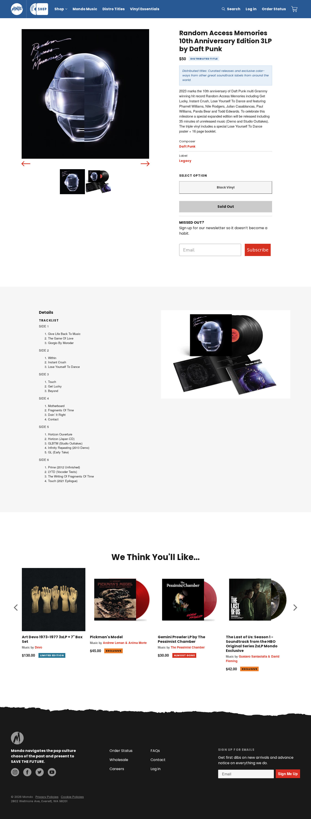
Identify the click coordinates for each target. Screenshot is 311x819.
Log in (251, 9)
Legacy (185, 161)
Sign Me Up (288, 773)
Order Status (274, 9)
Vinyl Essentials (144, 9)
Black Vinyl (226, 187)
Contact (158, 759)
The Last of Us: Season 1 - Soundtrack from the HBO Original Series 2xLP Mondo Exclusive (252, 643)
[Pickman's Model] (121, 599)
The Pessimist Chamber (188, 647)
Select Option (193, 175)
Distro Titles (113, 9)
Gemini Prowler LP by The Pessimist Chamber (181, 639)
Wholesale (119, 759)
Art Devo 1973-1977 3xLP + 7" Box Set (52, 639)
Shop (59, 9)
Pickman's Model (106, 637)
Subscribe (257, 250)
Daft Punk (187, 146)
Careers (117, 768)
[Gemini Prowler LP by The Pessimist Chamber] (189, 599)
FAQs (155, 750)
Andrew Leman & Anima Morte (125, 643)
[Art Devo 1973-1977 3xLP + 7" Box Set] (53, 599)
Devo (38, 647)
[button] (15, 607)
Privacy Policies (47, 797)
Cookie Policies (72, 797)
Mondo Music (85, 9)
